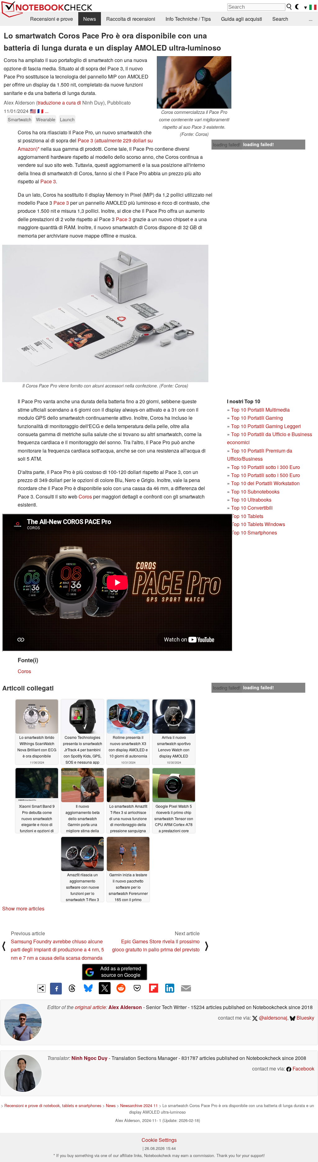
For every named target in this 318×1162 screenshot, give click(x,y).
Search (280, 18)
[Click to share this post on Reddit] (121, 988)
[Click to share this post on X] (105, 988)
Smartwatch (19, 119)
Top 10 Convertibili (252, 507)
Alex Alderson (125, 1007)
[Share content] (41, 988)
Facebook (302, 1068)
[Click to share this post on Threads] (72, 988)
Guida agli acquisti (241, 18)
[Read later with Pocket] (137, 988)
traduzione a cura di (59, 102)
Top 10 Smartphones (254, 532)
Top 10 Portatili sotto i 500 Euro (265, 475)
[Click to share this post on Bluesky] (88, 988)
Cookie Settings (159, 1139)
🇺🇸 (33, 110)
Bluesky (304, 1017)
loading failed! (226, 144)
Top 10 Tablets (247, 516)
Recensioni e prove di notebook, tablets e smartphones (52, 1105)
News (89, 18)
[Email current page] (186, 988)
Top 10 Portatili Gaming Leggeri (266, 426)
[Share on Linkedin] (169, 988)
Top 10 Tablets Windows (258, 524)
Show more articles (23, 908)
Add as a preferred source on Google (120, 971)
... (310, 18)
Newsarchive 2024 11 (139, 1105)
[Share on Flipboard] (153, 988)
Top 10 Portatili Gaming (257, 417)
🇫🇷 (40, 110)
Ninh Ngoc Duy (89, 1057)
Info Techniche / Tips (188, 18)
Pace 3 (85, 140)
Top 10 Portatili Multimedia (260, 409)
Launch (67, 119)
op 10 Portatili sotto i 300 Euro (267, 467)
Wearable (45, 119)
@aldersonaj (272, 1017)
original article (90, 1007)
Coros (85, 496)
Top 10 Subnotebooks (255, 491)
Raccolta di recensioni (130, 18)
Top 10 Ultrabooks (251, 499)
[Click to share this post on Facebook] (56, 988)
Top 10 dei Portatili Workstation (265, 483)
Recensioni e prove (51, 18)
